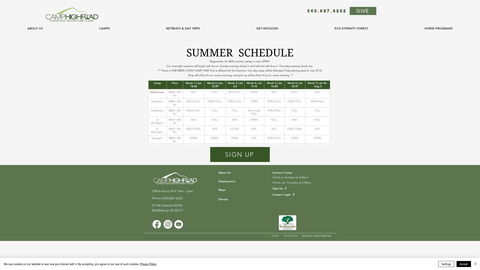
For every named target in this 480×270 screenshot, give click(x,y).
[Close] (475, 264)
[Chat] (157, 224)
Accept (464, 264)
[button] (35, 29)
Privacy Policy (148, 264)
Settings (446, 264)
